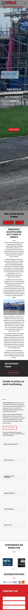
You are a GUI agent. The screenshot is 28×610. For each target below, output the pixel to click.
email (20, 222)
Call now (14, 372)
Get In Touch (10, 427)
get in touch (14, 129)
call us (9, 222)
